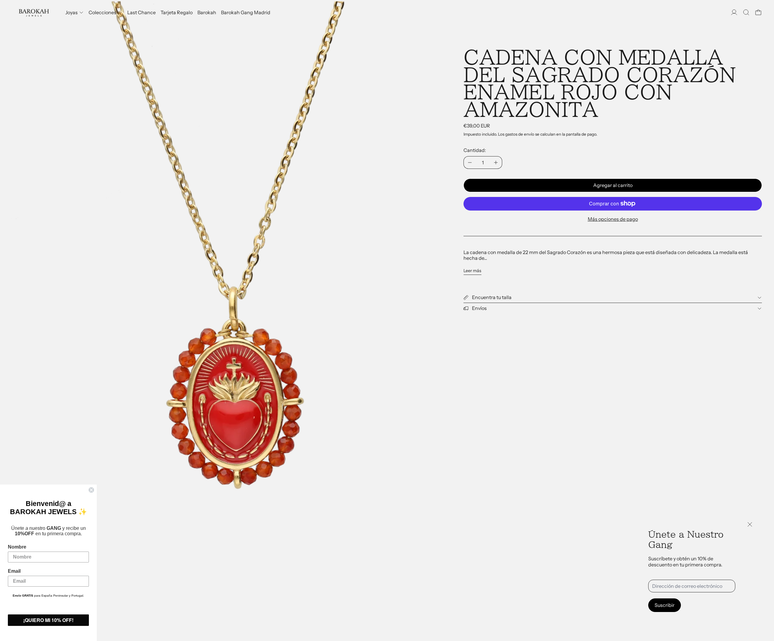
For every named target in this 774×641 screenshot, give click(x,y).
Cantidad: (474, 150)
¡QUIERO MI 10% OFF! (48, 620)
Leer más (472, 270)
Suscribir (665, 605)
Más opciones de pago (613, 219)
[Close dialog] (91, 490)
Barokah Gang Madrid (245, 12)
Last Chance (141, 12)
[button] (746, 12)
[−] (469, 162)
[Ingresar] (734, 12)
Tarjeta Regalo (177, 12)
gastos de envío (519, 134)
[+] (496, 162)
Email (14, 571)
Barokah (206, 12)
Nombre (17, 546)
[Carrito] (758, 12)
